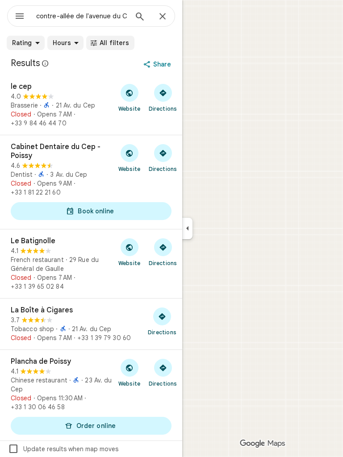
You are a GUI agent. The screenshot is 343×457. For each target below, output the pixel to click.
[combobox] (81, 16)
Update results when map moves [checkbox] (63, 449)
